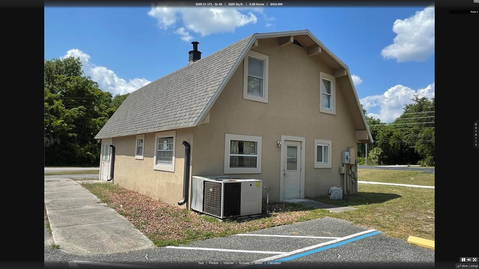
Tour (201, 263)
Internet (229, 263)
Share (258, 263)
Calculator (274, 263)
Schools (244, 263)
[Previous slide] (147, 256)
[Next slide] (338, 256)
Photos (213, 263)
